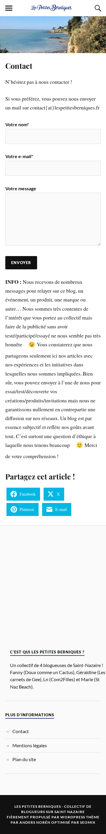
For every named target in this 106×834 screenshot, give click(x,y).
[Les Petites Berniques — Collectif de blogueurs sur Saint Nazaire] (53, 7)
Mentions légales (29, 745)
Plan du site (24, 759)
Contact (18, 65)
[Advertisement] (53, 589)
